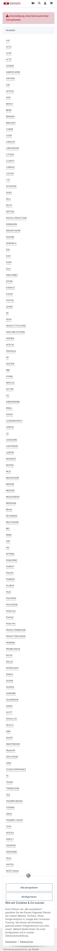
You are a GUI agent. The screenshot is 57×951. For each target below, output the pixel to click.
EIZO (8, 256)
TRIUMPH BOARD (14, 801)
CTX (8, 180)
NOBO (9, 535)
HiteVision (11, 351)
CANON (9, 129)
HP (7, 357)
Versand (35, 949)
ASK (8, 85)
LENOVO (10, 427)
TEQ (8, 794)
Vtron (8, 858)
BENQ (8, 110)
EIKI (8, 249)
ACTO (8, 59)
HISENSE (10, 338)
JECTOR (9, 389)
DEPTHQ (10, 211)
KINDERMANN (12, 401)
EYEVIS (9, 294)
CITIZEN (10, 154)
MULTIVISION (12, 522)
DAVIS (9, 192)
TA (7, 775)
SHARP (9, 737)
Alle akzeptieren (29, 887)
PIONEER (10, 579)
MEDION (10, 484)
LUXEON (10, 452)
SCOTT (9, 712)
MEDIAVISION (12, 478)
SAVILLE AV (11, 718)
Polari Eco (11, 611)
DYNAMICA (11, 243)
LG (7, 433)
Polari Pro (11, 623)
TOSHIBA (10, 807)
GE (7, 313)
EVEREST (10, 287)
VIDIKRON (11, 845)
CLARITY (10, 161)
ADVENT (10, 65)
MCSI (8, 471)
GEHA (9, 319)
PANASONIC (11, 560)
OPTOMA (10, 554)
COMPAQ (10, 167)
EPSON (9, 281)
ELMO (9, 262)
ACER (8, 53)
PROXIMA (10, 642)
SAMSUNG (11, 693)
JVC (7, 395)
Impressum (11, 941)
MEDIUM (10, 490)
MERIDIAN (11, 503)
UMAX (9, 813)
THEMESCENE (12, 788)
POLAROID (11, 598)
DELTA (9, 205)
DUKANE (10, 237)
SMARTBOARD (13, 744)
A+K (8, 40)
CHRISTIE (10, 142)
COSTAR (10, 173)
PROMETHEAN (13, 649)
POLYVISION (11, 604)
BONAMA (10, 116)
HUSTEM (10, 363)
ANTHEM (10, 78)
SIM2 (8, 731)
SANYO (9, 706)
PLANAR (10, 585)
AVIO (8, 97)
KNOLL (9, 408)
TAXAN (9, 782)
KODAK (9, 414)
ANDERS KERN (13, 72)
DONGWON (11, 224)
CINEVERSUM (12, 148)
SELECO (9, 725)
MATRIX (10, 465)
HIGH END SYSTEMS (15, 332)
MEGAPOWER (12, 497)
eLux (8, 268)
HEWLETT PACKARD (16, 325)
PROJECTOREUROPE (16, 636)
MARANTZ (11, 459)
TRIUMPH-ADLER (14, 820)
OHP (8, 541)
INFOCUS (10, 382)
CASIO (9, 135)
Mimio (9, 509)
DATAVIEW (11, 186)
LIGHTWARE (12, 446)
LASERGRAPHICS (14, 420)
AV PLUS (10, 91)
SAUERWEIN (12, 699)
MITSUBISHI (11, 516)
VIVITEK (10, 864)
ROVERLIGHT (12, 668)
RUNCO (9, 674)
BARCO (9, 104)
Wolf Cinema (12, 871)
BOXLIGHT (11, 123)
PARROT (10, 566)
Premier (10, 617)
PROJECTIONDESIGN (15, 630)
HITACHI (10, 344)
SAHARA (10, 687)
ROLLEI (9, 661)
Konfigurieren (29, 896)
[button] (39, 3)
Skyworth (10, 750)
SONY (8, 763)
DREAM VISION (13, 230)
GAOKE (9, 306)
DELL (8, 199)
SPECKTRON (12, 756)
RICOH (9, 655)
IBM (8, 370)
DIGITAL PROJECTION (16, 218)
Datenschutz (26, 941)
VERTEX (10, 833)
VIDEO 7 (9, 839)
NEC (8, 528)
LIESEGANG (11, 439)
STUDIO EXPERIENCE (16, 769)
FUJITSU (10, 300)
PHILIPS (9, 573)
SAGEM (9, 680)
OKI (7, 547)
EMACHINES (12, 275)
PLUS (8, 592)
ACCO (8, 46)
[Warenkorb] (51, 3)
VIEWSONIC (11, 852)
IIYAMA (9, 376)
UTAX (8, 826)
